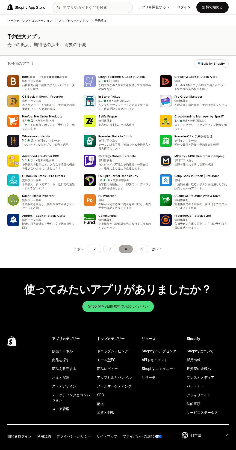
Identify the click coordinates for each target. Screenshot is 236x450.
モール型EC (106, 360)
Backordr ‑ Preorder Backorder (45, 76)
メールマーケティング (114, 386)
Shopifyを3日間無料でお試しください (118, 306)
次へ (155, 249)
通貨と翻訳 (105, 412)
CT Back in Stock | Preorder (42, 96)
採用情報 (194, 360)
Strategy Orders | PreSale (117, 156)
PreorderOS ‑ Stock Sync (192, 215)
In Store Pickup (109, 96)
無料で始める (212, 7)
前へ (80, 249)
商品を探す (60, 360)
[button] (41, 83)
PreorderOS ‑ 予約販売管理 (193, 136)
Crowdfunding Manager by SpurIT (199, 116)
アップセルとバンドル (114, 377)
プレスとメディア (200, 377)
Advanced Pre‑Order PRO (40, 156)
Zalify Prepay (108, 116)
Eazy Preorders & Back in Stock (121, 76)
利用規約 (44, 436)
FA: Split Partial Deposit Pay (118, 176)
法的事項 (194, 404)
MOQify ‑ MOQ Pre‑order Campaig (199, 156)
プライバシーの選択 (138, 436)
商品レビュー (107, 368)
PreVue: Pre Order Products (42, 116)
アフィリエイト (199, 395)
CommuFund (107, 215)
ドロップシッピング (112, 351)
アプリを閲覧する (152, 7)
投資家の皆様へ (199, 368)
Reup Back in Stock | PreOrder (196, 176)
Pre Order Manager (188, 96)
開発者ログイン (19, 436)
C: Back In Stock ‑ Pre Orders (43, 176)
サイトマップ (107, 436)
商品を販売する (64, 368)
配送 (100, 404)
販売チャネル (62, 351)
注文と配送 (60, 377)
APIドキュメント (155, 360)
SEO (100, 395)
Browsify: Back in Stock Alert (195, 76)
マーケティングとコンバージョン (73, 397)
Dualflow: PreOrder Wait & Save (197, 196)
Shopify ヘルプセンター (161, 351)
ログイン (184, 7)
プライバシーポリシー (73, 436)
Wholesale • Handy (36, 136)
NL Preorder (107, 196)
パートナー (195, 386)
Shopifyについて (200, 351)
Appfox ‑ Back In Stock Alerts (43, 215)
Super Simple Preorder (38, 196)
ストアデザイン (64, 386)
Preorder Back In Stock (115, 136)
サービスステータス (202, 412)
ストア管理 (60, 409)
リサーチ (149, 377)
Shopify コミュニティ (159, 368)
